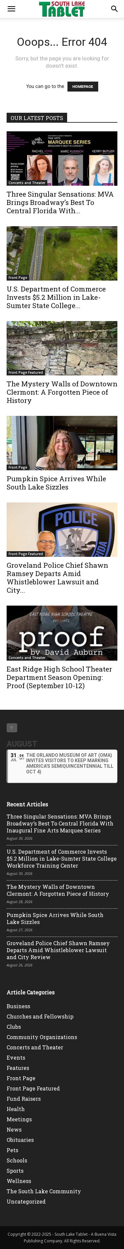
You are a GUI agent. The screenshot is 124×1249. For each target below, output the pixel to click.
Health (16, 1108)
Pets (12, 1150)
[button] (11, 9)
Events (16, 1057)
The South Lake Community (44, 1191)
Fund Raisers (24, 1098)
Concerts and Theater (27, 182)
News (14, 1129)
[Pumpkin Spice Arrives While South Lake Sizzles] (62, 443)
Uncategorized (26, 1201)
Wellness (19, 1180)
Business (18, 1006)
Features (18, 1067)
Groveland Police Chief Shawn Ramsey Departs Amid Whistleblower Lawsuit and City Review (58, 950)
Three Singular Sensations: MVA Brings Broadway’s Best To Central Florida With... (60, 202)
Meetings (19, 1119)
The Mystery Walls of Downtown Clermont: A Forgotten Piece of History (62, 392)
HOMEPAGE (82, 86)
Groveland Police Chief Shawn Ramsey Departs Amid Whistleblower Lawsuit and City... (57, 577)
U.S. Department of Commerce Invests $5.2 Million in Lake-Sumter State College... (56, 297)
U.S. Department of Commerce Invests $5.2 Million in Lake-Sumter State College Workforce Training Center (62, 858)
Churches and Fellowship (40, 1016)
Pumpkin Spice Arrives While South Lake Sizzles (56, 483)
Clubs (14, 1026)
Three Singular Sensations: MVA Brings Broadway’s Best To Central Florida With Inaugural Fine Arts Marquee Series (60, 823)
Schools (17, 1160)
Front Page (18, 277)
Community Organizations (42, 1036)
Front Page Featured (26, 372)
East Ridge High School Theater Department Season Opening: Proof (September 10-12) (59, 677)
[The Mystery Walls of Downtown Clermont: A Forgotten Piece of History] (62, 348)
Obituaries (20, 1139)
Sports (15, 1170)
